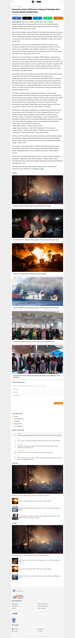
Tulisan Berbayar (42, 608)
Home (13, 6)
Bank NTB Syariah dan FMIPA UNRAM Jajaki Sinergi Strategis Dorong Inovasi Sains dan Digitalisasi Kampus (39, 458)
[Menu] (13, 2)
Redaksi (14, 608)
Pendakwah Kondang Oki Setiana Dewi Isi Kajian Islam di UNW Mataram (33, 341)
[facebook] (17, 18)
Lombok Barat (19, 6)
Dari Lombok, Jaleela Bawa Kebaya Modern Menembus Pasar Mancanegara (39, 440)
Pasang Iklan (15, 606)
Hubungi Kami (15, 603)
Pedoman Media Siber (43, 606)
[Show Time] (35, 14)
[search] (62, 2)
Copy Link (58, 18)
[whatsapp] (48, 18)
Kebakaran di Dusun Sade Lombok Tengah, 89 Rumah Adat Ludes (32, 206)
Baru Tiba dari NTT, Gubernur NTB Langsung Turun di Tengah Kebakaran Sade (36, 240)
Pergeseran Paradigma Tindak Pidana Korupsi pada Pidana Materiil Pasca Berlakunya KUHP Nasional (38, 446)
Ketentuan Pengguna (43, 603)
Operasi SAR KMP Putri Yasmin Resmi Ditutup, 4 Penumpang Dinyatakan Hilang (36, 307)
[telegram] (37, 18)
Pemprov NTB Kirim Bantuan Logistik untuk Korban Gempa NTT (36, 452)
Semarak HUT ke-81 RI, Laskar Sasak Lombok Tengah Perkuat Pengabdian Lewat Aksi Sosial (36, 376)
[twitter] (27, 18)
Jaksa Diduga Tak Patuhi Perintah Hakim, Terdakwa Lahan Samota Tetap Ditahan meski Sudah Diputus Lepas (39, 516)
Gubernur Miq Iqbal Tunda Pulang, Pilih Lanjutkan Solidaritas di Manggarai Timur (39, 576)
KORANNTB (16, 14)
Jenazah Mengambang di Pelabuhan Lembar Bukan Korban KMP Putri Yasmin (40, 435)
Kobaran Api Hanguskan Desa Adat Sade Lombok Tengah (29, 273)
